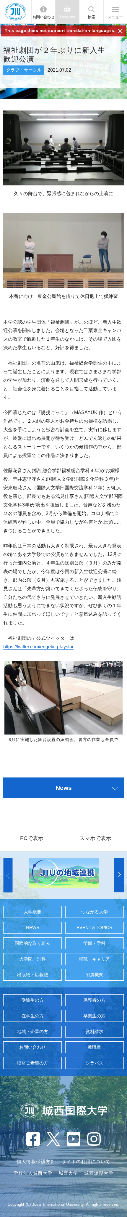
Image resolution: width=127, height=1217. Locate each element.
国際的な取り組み (32, 943)
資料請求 (94, 1031)
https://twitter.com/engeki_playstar (38, 646)
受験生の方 (33, 1000)
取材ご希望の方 (32, 1063)
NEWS (32, 927)
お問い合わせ (43, 17)
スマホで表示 (95, 838)
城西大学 (68, 1173)
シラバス (94, 1063)
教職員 (94, 1047)
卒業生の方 (94, 1016)
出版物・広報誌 (32, 974)
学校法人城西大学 (33, 1173)
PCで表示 (31, 838)
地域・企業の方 (32, 1031)
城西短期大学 (98, 1173)
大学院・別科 (32, 959)
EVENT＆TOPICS (94, 927)
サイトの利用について (86, 1161)
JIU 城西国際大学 (15, 11)
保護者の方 (94, 1000)
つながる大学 (94, 912)
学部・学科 (94, 943)
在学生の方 (33, 1016)
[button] (7, 875)
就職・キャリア (94, 959)
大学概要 (32, 912)
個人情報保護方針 (36, 1161)
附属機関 (94, 974)
